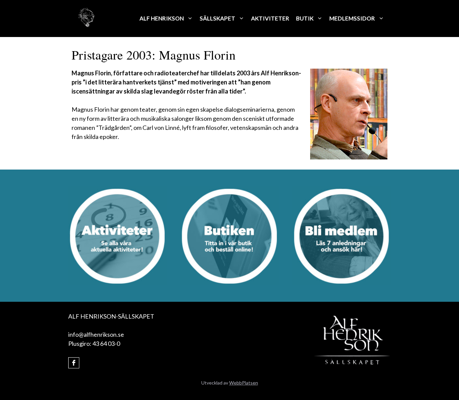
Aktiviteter (270, 18)
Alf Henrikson (161, 18)
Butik (305, 18)
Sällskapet (217, 18)
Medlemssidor (352, 18)
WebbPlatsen (243, 383)
